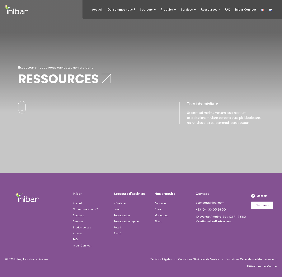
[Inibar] (16, 9)
